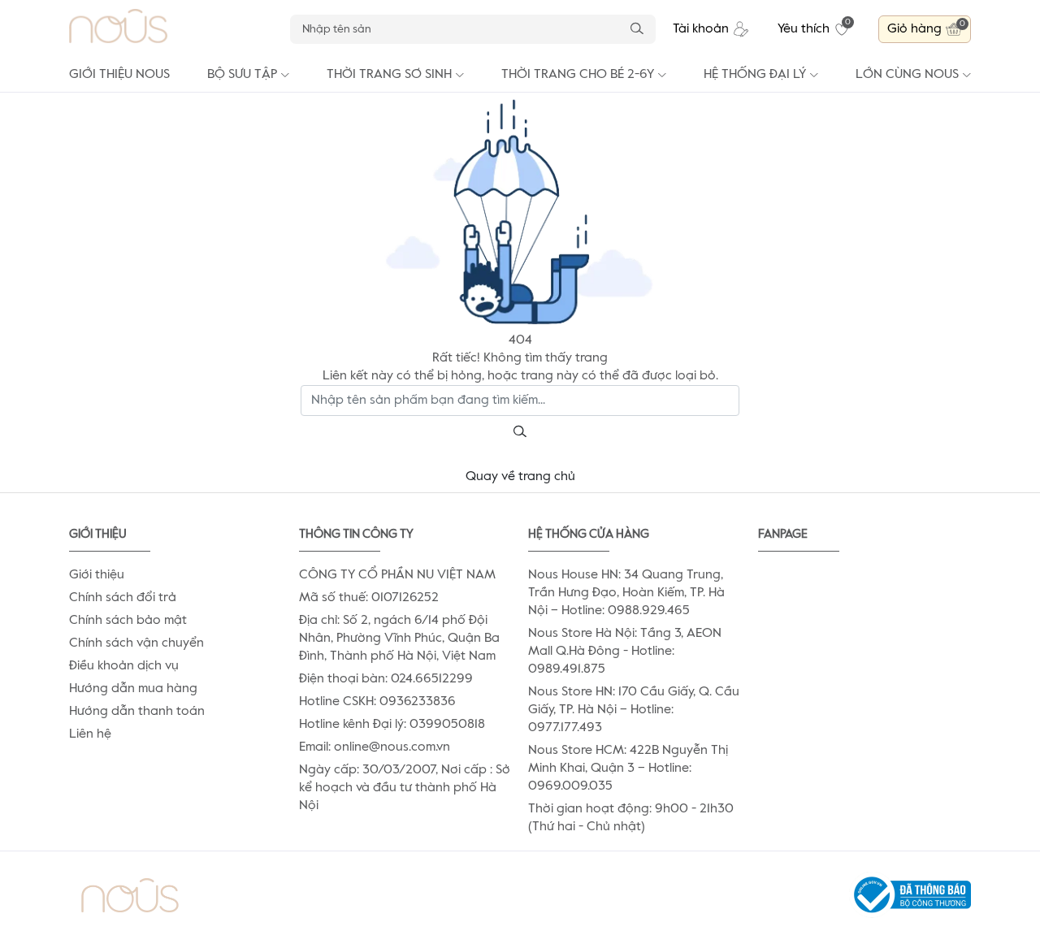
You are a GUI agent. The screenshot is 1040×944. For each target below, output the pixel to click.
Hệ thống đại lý (755, 74)
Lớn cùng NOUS (907, 74)
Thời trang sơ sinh (389, 74)
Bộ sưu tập (242, 74)
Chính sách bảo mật (128, 620)
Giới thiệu (96, 575)
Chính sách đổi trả (122, 597)
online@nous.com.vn (392, 747)
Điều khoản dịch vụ (124, 666)
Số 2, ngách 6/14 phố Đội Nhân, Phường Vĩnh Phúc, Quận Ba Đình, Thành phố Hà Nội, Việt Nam (399, 638)
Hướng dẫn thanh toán (137, 711)
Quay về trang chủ (520, 476)
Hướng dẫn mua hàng (133, 688)
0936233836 (417, 701)
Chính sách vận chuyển (136, 643)
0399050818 (447, 724)
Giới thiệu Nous (119, 74)
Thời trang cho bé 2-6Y (577, 74)
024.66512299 (432, 679)
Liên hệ (90, 734)
